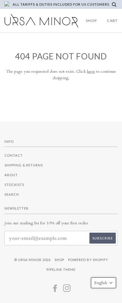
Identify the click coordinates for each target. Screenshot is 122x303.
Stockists (14, 185)
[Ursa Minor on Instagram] (67, 290)
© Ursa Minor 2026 (32, 260)
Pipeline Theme (61, 269)
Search (11, 194)
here (91, 71)
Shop (91, 20)
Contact (13, 155)
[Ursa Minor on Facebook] (55, 290)
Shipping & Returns (23, 165)
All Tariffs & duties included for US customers (61, 4)
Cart (112, 20)
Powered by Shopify (88, 260)
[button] (103, 283)
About (11, 175)
